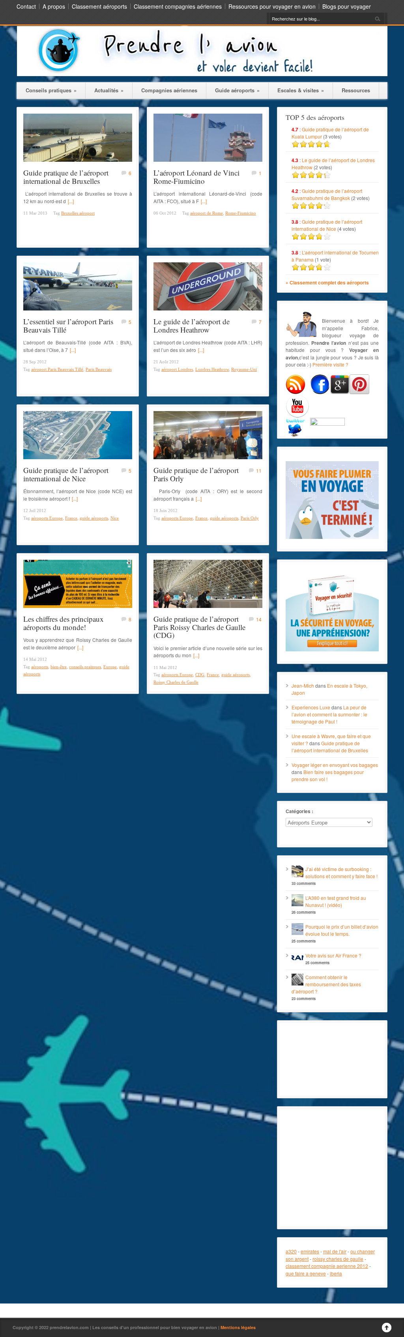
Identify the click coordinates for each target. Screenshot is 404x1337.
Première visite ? (330, 364)
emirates (310, 1251)
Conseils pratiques (51, 90)
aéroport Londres (177, 369)
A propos (54, 6)
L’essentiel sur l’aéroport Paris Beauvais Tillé (68, 325)
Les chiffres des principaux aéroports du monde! (63, 623)
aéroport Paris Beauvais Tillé (57, 369)
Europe (110, 666)
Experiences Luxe (311, 707)
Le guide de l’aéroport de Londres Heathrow (191, 325)
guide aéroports (94, 518)
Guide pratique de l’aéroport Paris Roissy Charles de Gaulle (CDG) (199, 627)
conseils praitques (85, 666)
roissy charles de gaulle (337, 1258)
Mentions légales (238, 1327)
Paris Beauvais (99, 369)
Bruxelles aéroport (78, 213)
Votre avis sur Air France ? (333, 955)
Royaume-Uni (244, 369)
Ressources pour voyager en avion (272, 6)
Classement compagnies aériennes (178, 6)
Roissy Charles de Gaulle (175, 682)
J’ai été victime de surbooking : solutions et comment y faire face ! (341, 872)
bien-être (58, 666)
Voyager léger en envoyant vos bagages (335, 764)
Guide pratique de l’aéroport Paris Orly (196, 474)
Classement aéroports (99, 6)
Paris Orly (250, 518)
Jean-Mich (303, 685)
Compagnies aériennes (169, 90)
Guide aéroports (237, 90)
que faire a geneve (306, 1273)
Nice (114, 518)
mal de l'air (334, 1251)
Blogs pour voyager (346, 6)
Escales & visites (300, 90)
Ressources (356, 90)
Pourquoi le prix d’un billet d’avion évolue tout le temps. (341, 930)
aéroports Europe (47, 518)
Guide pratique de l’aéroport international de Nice (65, 474)
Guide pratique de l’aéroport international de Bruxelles (65, 177)
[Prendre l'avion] (202, 74)
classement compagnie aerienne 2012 (327, 1265)
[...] (71, 201)
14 (259, 619)
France (71, 518)
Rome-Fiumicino (240, 213)
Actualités (108, 90)
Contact (26, 6)
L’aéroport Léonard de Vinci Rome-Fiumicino (196, 177)
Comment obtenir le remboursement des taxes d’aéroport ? (326, 984)
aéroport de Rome (206, 213)
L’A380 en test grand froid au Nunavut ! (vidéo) (335, 901)
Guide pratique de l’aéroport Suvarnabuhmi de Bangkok (327, 194)
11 (259, 470)
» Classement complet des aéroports (327, 282)
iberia (336, 1273)
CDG (199, 674)
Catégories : (299, 811)
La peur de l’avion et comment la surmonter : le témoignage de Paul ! (329, 714)
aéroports (39, 666)
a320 (291, 1251)
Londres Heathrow (212, 369)
